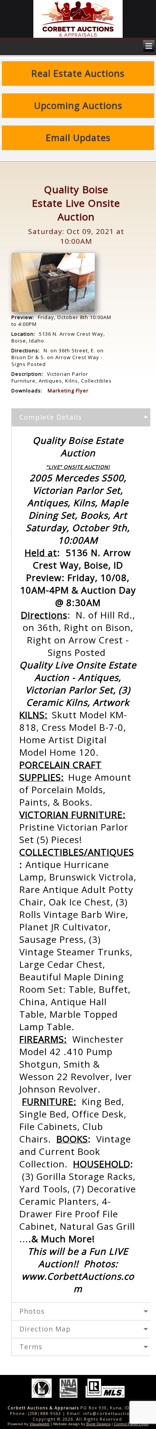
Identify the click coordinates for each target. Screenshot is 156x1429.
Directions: (25, 350)
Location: (23, 333)
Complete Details (50, 417)
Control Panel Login (131, 1424)
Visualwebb (40, 1424)
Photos (32, 1311)
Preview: (22, 317)
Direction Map (45, 1328)
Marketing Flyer (68, 390)
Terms (30, 1346)
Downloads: (26, 390)
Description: (27, 373)
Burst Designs (98, 1424)
